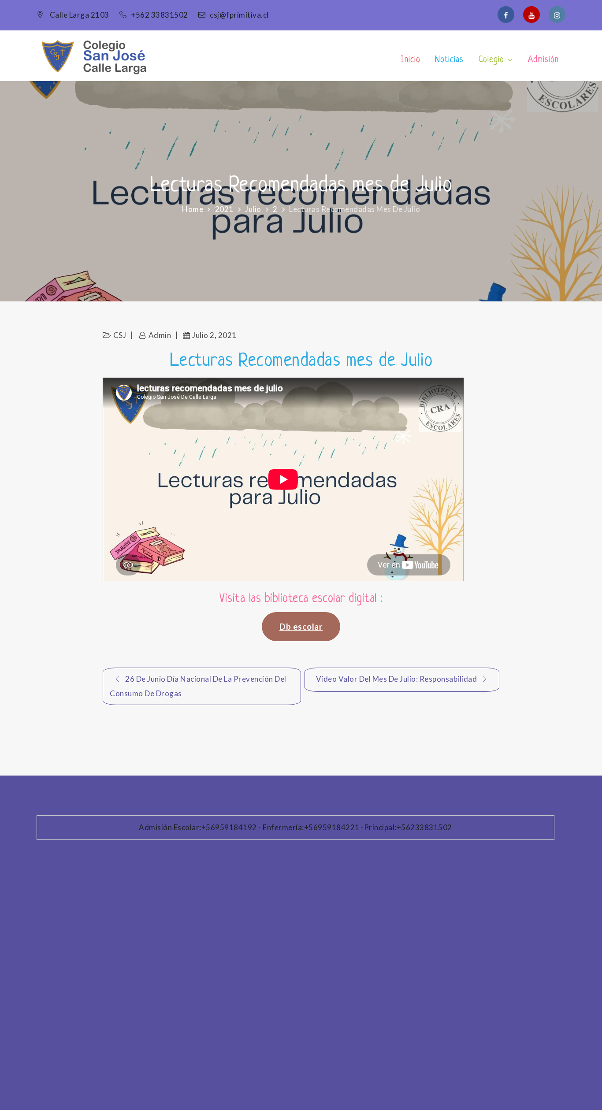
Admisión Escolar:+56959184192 (198, 827)
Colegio (491, 60)
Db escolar (301, 626)
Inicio (410, 60)
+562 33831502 (160, 14)
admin (160, 335)
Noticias (449, 60)
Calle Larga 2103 (79, 14)
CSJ (119, 335)
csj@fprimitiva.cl (239, 14)
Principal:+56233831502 (408, 827)
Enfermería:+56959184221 (311, 827)
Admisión (543, 60)
